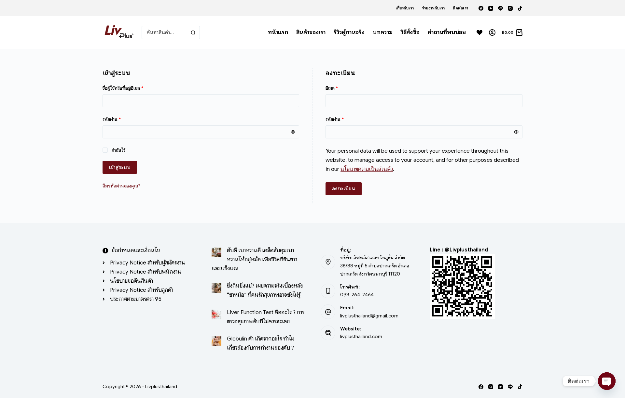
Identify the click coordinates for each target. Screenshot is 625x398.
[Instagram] (510, 8)
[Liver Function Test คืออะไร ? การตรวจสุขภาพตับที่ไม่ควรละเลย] (216, 314)
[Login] (492, 32)
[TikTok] (520, 8)
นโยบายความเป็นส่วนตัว (366, 169)
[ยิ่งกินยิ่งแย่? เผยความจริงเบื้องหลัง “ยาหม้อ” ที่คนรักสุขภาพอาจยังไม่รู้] (216, 288)
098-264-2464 (357, 295)
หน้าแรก (278, 32)
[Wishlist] (479, 32)
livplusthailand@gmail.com (369, 316)
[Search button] (193, 32)
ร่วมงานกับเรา (433, 8)
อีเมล (339, 87)
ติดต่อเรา (460, 8)
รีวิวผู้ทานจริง (349, 32)
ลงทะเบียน (343, 188)
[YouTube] (490, 8)
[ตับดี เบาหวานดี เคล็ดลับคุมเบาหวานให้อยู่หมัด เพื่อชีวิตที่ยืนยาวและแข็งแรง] (216, 252)
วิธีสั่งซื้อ (410, 32)
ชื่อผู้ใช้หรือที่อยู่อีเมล (130, 87)
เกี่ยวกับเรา (405, 8)
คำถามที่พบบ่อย (447, 32)
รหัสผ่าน (119, 119)
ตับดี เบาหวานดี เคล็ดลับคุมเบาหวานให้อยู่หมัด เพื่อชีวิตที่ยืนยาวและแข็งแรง (254, 259)
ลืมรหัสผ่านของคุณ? (122, 186)
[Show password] (293, 132)
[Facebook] (481, 8)
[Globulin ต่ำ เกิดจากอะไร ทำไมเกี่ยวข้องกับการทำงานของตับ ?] (216, 341)
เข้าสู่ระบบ (120, 167)
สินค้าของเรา (311, 32)
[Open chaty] (607, 381)
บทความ (383, 32)
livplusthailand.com (361, 337)
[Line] (500, 8)
